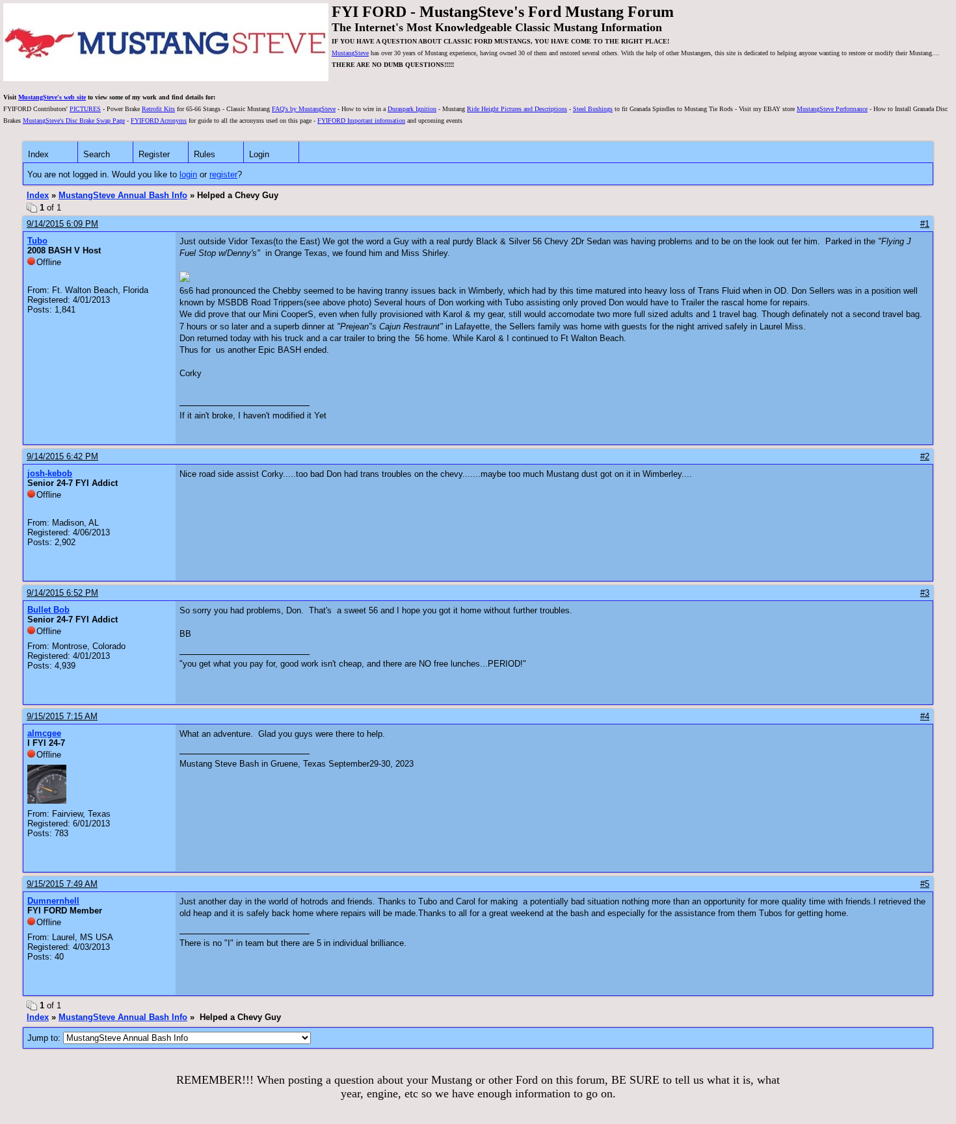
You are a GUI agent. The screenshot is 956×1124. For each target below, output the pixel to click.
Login (259, 154)
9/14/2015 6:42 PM (62, 456)
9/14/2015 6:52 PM (62, 593)
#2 (924, 456)
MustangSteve (350, 53)
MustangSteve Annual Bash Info (123, 195)
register (223, 174)
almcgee (44, 733)
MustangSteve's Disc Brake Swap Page (74, 120)
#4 (924, 716)
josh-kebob (49, 473)
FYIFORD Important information (361, 120)
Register (154, 154)
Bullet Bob (48, 610)
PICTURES (85, 108)
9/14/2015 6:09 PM (62, 224)
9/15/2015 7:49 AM (62, 884)
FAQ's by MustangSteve (304, 108)
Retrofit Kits (158, 108)
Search (96, 154)
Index (38, 154)
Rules (204, 154)
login (188, 174)
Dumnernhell (53, 901)
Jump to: (45, 1038)
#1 (924, 224)
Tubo (37, 241)
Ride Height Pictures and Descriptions (517, 108)
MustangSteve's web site (52, 97)
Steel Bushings (593, 108)
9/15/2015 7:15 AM (62, 716)
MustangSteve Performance (832, 108)
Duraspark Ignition (412, 108)
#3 (924, 593)
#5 (924, 884)
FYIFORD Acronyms (159, 120)
